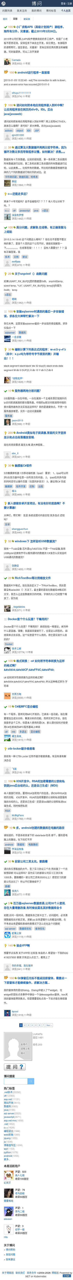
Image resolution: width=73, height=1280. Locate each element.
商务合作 (31, 1272)
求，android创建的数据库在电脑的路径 (40, 828)
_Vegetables (18, 606)
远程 (40, 486)
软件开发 (21, 486)
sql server (10, 928)
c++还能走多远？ (18, 194)
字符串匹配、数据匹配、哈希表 (21, 176)
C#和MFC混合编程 (26, 706)
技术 (7, 256)
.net (9, 1124)
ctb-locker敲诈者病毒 (21, 748)
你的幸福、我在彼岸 (22, 965)
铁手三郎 (16, 648)
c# (14, 210)
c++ (7, 210)
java (36, 210)
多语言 (22, 731)
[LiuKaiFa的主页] (18, 1046)
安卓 (7, 524)
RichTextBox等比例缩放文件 (33, 578)
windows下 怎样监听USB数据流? (36, 541)
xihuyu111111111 (21, 92)
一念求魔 (16, 337)
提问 (5, 18)
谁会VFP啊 (23, 945)
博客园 (55, 1272)
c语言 (45, 210)
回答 (15, 18)
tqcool (15, 1011)
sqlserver (10, 332)
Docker (9, 644)
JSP (37, 130)
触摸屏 (8, 486)
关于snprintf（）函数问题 (31, 274)
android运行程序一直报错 (34, 72)
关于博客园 (8, 1272)
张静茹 (15, 565)
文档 (16, 256)
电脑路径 (33, 844)
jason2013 (17, 420)
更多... (7, 1159)
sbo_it (15, 453)
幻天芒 (7, 1182)
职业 (25, 256)
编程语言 (12, 1131)
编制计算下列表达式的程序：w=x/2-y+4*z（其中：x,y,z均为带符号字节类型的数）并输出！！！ (35, 353)
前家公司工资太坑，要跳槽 (31, 861)
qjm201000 (18, 135)
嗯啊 (14, 299)
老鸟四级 (20, 1193)
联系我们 (20, 1272)
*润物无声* (17, 378)
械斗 (14, 491)
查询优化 (40, 928)
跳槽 (7, 886)
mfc (13, 731)
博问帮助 (10, 1249)
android (9, 844)
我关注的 (22, 10)
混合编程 (35, 731)
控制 (32, 486)
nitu (6, 1237)
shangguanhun (20, 528)
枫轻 (14, 181)
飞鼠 (14, 768)
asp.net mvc (14, 1120)
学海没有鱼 (18, 849)
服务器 (8, 415)
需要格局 (8, 1200)
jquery (11, 1138)
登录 (63, 3)
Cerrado (16, 60)
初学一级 (20, 1229)
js (8, 1141)
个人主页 (65, 10)
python (11, 1152)
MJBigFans (18, 815)
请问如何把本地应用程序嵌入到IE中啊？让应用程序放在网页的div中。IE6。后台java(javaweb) (34, 109)
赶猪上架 (16, 933)
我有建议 (10, 1259)
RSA (7, 810)
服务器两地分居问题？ (28, 390)
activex (8, 130)
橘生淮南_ (17, 736)
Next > (49, 1025)
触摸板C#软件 (23, 465)
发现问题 (10, 1254)
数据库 (22, 332)
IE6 (29, 130)
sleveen (8, 1218)
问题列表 (7, 10)
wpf (9, 1148)
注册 (69, 3)
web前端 (12, 1134)
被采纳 (27, 18)
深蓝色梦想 (18, 215)
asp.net (12, 1099)
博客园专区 (13, 1145)
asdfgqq (16, 261)
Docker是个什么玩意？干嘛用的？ (29, 619)
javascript (25, 210)
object (20, 130)
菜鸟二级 (20, 1211)
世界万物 (16, 694)
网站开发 (12, 1102)
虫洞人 (15, 890)
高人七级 (20, 1175)
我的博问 (37, 10)
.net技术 (12, 1092)
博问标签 (51, 10)
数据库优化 (25, 928)
